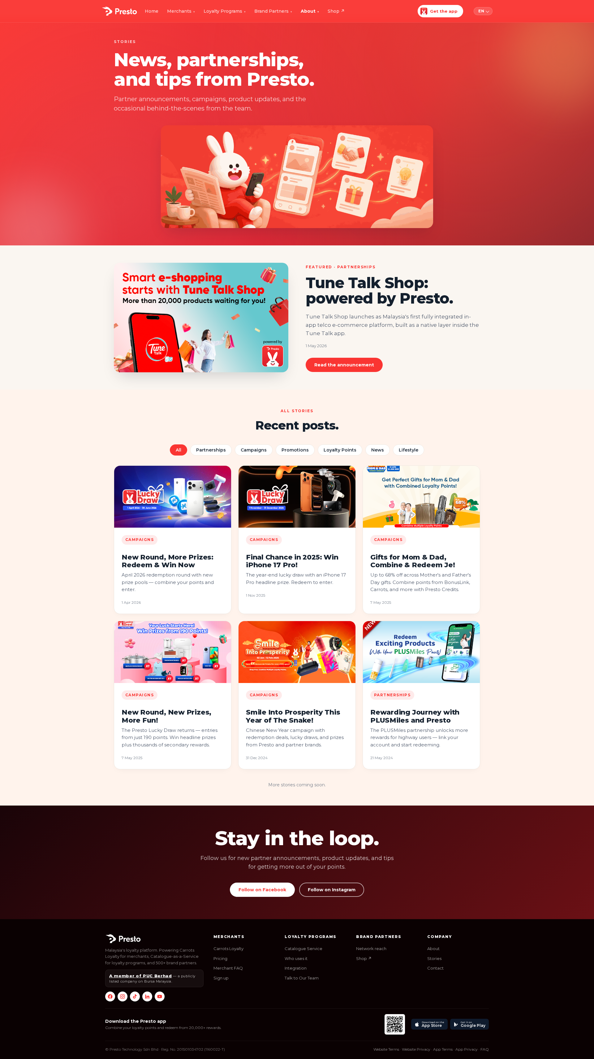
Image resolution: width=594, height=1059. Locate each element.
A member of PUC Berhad (140, 975)
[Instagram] (122, 996)
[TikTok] (135, 996)
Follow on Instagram (331, 890)
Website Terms (386, 1049)
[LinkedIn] (147, 996)
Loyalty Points (340, 450)
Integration (296, 968)
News (377, 450)
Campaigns (254, 450)
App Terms (443, 1049)
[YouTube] (160, 996)
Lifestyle (408, 450)
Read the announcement (344, 365)
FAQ (484, 1049)
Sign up (221, 977)
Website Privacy (416, 1049)
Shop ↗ (364, 958)
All (178, 450)
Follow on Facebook (262, 890)
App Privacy (466, 1049)
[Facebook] (110, 996)
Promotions (295, 450)
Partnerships (211, 450)
